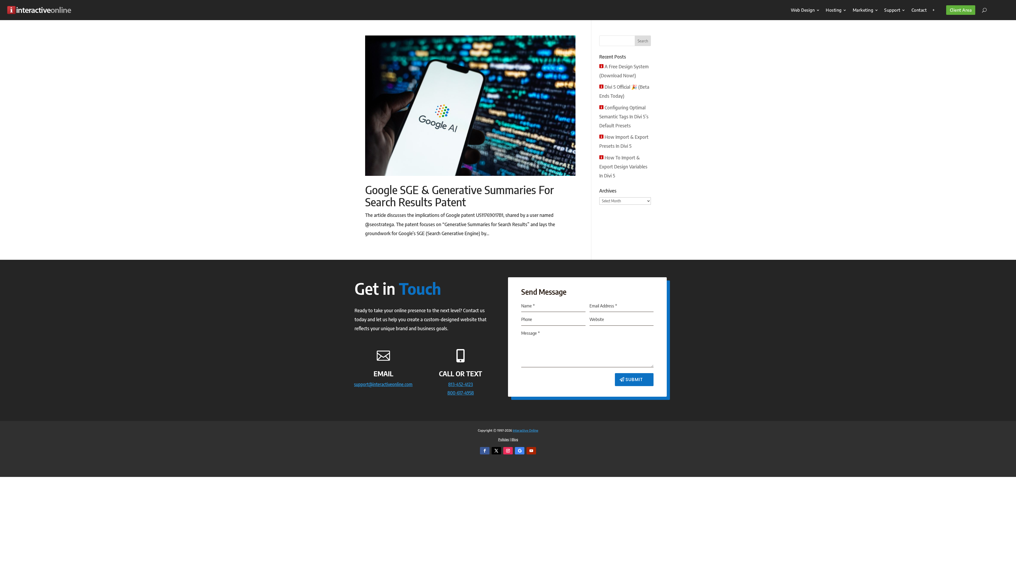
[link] (39, 10)
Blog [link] (514, 439)
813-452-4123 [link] (460, 384)
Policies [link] (503, 439)
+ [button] (933, 10)
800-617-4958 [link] (460, 393)
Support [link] (892, 10)
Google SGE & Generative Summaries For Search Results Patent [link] (459, 196)
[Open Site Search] (982, 10)
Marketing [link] (863, 10)
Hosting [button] (834, 10)
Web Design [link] (803, 10)
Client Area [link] (961, 10)
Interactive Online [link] (525, 430)
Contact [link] (919, 10)
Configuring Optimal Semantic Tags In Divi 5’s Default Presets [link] (623, 116)
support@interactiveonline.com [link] (383, 384)
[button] (643, 40)
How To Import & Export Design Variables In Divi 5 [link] (623, 166)
